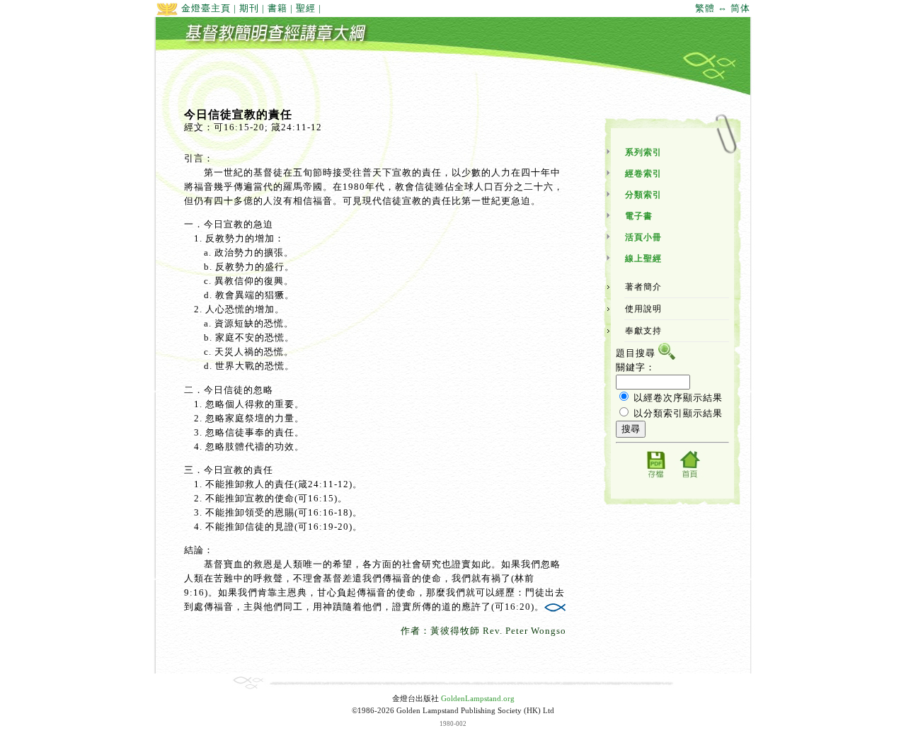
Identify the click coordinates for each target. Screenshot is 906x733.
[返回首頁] (689, 477)
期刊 (249, 8)
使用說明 (643, 309)
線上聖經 (643, 258)
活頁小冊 (643, 237)
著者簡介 (643, 287)
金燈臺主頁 (204, 8)
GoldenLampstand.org (478, 699)
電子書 (639, 216)
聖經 (306, 8)
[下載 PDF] (655, 477)
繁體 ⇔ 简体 (722, 8)
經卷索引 (643, 173)
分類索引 (643, 195)
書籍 (277, 8)
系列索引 (643, 152)
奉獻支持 (643, 331)
